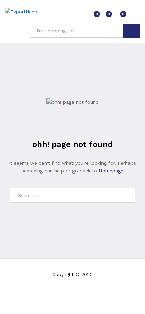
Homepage (111, 171)
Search (131, 31)
